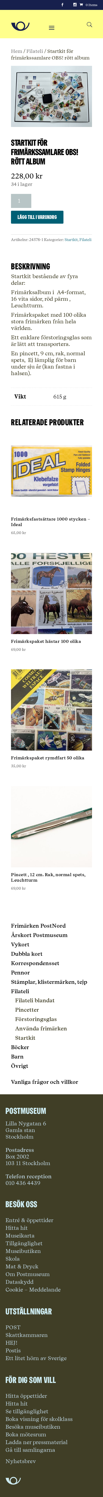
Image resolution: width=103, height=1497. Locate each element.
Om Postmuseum (27, 1274)
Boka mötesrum (25, 1434)
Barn (17, 1056)
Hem (16, 51)
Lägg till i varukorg (37, 217)
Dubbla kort (27, 954)
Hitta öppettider (26, 1396)
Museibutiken (23, 1251)
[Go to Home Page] (20, 26)
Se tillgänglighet (26, 1411)
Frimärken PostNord (38, 925)
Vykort (20, 944)
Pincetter (27, 1009)
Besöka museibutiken (32, 1426)
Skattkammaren (26, 1335)
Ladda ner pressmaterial (36, 1442)
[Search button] (89, 25)
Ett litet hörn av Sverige (36, 1358)
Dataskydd (19, 1282)
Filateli (34, 51)
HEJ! (11, 1342)
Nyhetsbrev (20, 1461)
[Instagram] (75, 5)
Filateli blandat (35, 1000)
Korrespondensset (35, 963)
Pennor (20, 972)
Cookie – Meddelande (33, 1289)
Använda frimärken (41, 1028)
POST (13, 1327)
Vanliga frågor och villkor (44, 1082)
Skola (12, 1258)
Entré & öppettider (29, 1220)
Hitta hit (16, 1228)
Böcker (20, 1047)
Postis (13, 1350)
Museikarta (20, 1235)
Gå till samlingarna (30, 1450)
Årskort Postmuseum (39, 935)
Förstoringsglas (36, 1019)
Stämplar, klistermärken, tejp (49, 982)
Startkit (71, 239)
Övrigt (19, 1066)
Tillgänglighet (24, 1243)
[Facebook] (62, 5)
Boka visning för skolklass (39, 1419)
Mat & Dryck (21, 1266)
